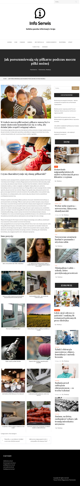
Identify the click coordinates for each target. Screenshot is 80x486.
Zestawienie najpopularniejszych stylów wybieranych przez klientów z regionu (66, 173)
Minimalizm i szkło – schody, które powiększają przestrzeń (66, 270)
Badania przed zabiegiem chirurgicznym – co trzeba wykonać (64, 386)
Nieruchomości (51, 42)
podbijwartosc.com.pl (9, 465)
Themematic (72, 480)
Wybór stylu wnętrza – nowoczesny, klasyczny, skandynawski (66, 208)
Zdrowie (45, 47)
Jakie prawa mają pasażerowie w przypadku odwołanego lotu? (38, 440)
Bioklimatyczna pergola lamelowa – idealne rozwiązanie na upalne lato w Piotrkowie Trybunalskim (66, 102)
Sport (70, 42)
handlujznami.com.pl (9, 469)
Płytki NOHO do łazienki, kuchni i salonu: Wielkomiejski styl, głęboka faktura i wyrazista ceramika (66, 119)
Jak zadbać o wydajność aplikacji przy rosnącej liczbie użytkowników (66, 127)
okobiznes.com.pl (8, 461)
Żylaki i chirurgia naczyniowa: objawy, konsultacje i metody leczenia (65, 353)
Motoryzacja (39, 42)
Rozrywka (62, 42)
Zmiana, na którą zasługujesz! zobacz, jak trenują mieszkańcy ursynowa (66, 420)
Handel (30, 42)
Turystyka (36, 47)
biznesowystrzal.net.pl (9, 463)
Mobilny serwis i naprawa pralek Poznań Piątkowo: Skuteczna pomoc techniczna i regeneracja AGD (65, 111)
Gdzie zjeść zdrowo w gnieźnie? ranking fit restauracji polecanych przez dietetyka (65, 316)
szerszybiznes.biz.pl (8, 467)
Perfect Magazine (62, 480)
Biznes (10, 42)
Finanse (22, 42)
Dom (16, 42)
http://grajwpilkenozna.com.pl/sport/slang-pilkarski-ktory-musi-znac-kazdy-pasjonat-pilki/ (26, 224)
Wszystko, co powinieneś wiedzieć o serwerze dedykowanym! (13, 440)
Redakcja (48, 69)
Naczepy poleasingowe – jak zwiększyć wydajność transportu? (64, 133)
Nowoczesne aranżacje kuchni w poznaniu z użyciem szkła (65, 239)
